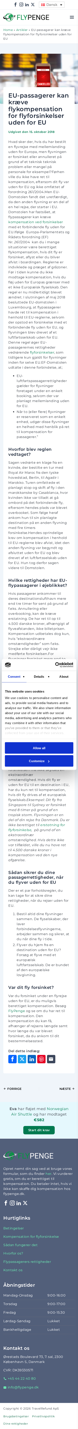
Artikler (22, 30)
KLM (52, 1125)
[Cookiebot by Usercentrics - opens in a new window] (55, 665)
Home (8, 30)
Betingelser (13, 1228)
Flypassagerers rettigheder (27, 1262)
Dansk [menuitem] (52, 5)
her (49, 1174)
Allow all (39, 748)
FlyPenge (17, 1011)
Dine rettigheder (15, 1423)
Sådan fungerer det (20, 1245)
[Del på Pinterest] (41, 1059)
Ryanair (60, 1125)
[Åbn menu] (72, 17)
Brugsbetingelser (16, 1416)
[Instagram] (21, 5)
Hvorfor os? (13, 1253)
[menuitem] (51, 5)
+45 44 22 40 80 (22, 1379)
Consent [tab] (14, 676)
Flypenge (11, 15)
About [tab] (63, 676)
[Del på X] (22, 1059)
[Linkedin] (27, 5)
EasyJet (61, 1125)
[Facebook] (16, 5)
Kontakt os (12, 1270)
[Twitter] (33, 5)
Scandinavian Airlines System (39, 1114)
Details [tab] (39, 676)
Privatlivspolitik (43, 1416)
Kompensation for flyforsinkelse (31, 1237)
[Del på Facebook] (12, 1059)
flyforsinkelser (42, 352)
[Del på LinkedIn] (32, 1059)
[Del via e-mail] (51, 1059)
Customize (37, 761)
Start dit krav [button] (39, 1130)
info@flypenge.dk (23, 1387)
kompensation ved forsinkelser (35, 222)
